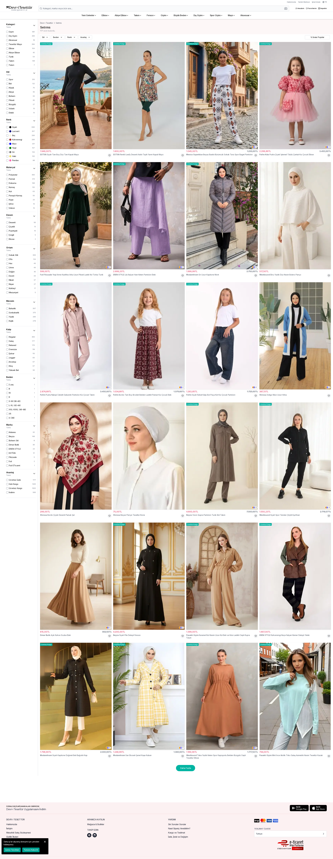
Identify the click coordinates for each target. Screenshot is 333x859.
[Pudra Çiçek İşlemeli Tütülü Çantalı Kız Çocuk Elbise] (295, 95)
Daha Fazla (185, 768)
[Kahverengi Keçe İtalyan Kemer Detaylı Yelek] (295, 576)
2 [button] (329, 147)
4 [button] (256, 147)
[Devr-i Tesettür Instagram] (95, 835)
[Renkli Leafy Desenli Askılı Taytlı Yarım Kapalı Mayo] (149, 95)
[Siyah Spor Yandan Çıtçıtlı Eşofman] (295, 456)
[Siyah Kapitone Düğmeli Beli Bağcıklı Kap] (76, 696)
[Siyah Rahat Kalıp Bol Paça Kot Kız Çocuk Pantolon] (222, 335)
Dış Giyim (198, 15)
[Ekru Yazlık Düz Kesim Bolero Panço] (295, 215)
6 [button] (256, 748)
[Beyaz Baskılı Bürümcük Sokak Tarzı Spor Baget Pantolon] (222, 95)
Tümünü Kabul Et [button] (31, 850)
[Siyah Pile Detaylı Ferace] (149, 576)
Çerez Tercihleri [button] (12, 850)
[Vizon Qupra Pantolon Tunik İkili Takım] (222, 456)
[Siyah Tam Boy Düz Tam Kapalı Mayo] (76, 95)
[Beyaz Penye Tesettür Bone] (149, 456)
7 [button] (182, 748)
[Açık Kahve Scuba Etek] (76, 576)
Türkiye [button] (259, 834)
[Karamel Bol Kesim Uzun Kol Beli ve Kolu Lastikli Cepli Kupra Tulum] (222, 576)
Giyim (163, 15)
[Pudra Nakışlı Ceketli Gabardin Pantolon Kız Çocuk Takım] (76, 335)
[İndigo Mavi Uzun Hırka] (295, 335)
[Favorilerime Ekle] (109, 155)
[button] (286, 8)
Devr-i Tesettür (46, 23)
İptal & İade (316, 2)
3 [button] (109, 267)
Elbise (104, 15)
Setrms (59, 23)
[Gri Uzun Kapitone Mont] (222, 215)
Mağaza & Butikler (95, 824)
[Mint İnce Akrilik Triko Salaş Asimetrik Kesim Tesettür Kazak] (295, 696)
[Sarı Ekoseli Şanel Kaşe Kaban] (149, 696)
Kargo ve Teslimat (176, 832)
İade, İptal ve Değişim (178, 836)
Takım (136, 15)
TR (326, 2)
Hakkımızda (291, 2)
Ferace (150, 15)
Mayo (230, 15)
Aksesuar (244, 15)
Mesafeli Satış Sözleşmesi (18, 832)
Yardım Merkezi (304, 2)
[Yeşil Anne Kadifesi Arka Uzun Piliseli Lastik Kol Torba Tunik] (76, 215)
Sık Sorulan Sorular (177, 824)
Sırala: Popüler (318, 37)
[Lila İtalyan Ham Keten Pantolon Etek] (149, 215)
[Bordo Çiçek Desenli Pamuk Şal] (76, 456)
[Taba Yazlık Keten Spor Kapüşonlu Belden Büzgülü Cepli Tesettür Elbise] (222, 696)
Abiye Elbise (120, 15)
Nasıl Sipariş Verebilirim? (179, 828)
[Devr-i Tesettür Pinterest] (89, 835)
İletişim (9, 828)
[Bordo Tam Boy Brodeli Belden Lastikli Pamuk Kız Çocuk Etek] (149, 335)
